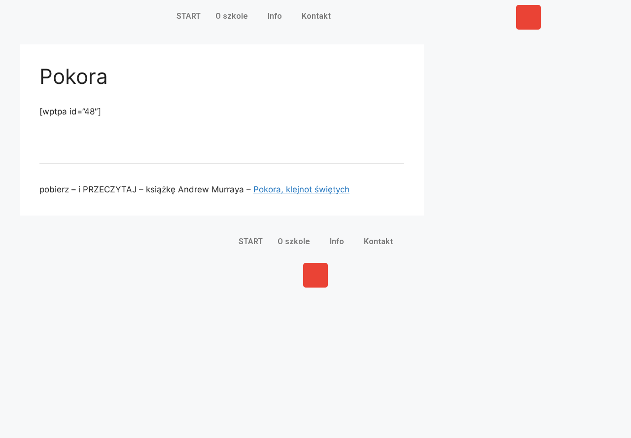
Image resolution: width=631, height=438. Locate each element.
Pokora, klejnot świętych (301, 189)
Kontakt (316, 16)
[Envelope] (528, 17)
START (188, 16)
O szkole (231, 16)
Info (275, 16)
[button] (234, 16)
